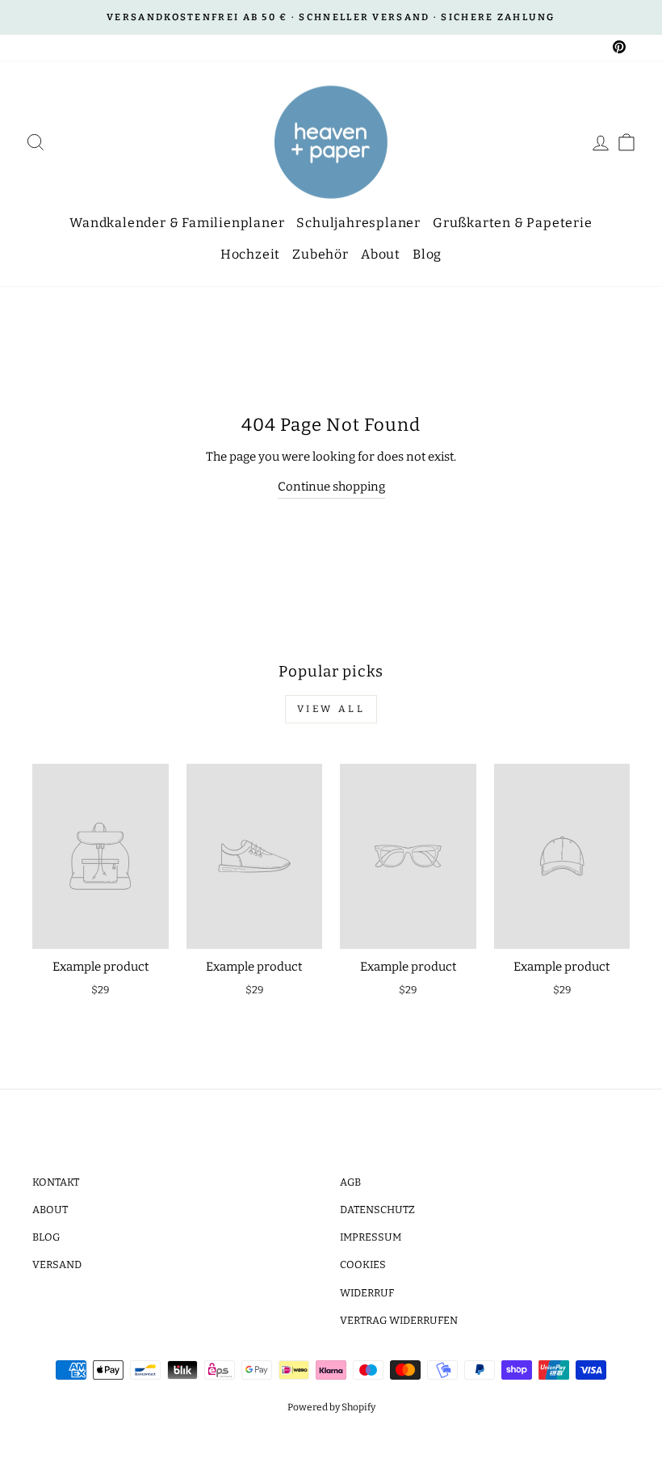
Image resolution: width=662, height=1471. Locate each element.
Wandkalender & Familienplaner (176, 222)
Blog (427, 254)
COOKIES (363, 1264)
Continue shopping (331, 486)
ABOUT (50, 1209)
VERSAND (57, 1264)
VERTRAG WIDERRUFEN (399, 1320)
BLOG (46, 1237)
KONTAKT (55, 1182)
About (380, 254)
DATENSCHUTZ (377, 1209)
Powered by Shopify (331, 1407)
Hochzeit (250, 254)
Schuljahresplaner (358, 222)
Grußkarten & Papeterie (513, 222)
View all (331, 708)
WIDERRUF (367, 1293)
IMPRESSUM (370, 1237)
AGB (350, 1182)
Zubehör (320, 254)
